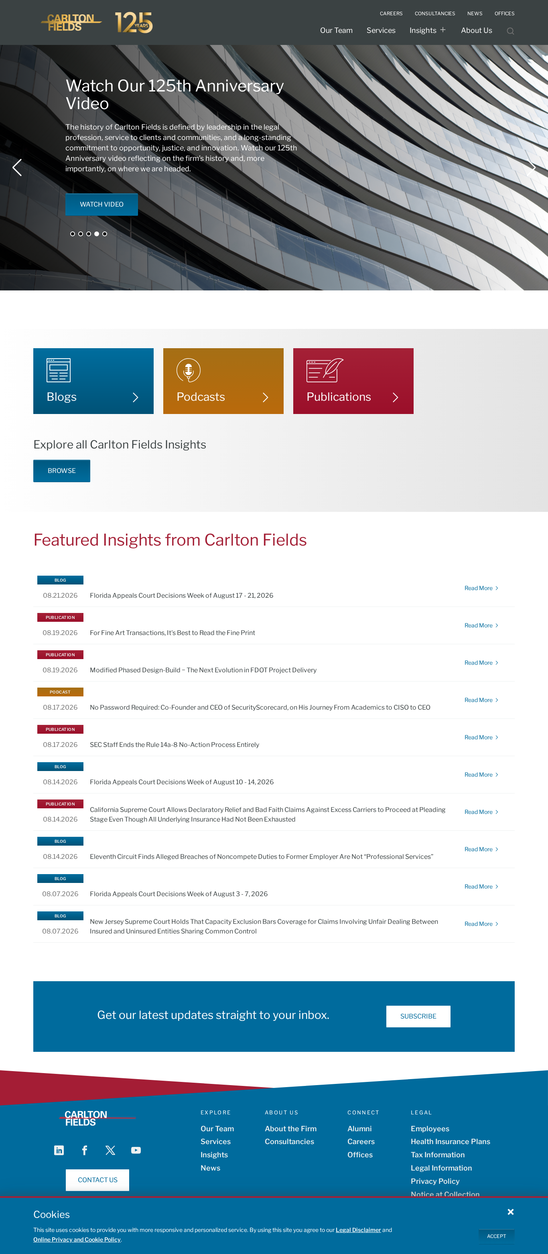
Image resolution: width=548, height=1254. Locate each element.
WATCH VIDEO (102, 204)
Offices (505, 13)
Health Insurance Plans (450, 1141)
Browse (62, 471)
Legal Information (441, 1168)
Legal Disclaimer (358, 1229)
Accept (496, 1236)
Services (381, 30)
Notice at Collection (445, 1194)
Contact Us (98, 1180)
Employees (430, 1128)
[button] (17, 168)
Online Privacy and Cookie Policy (77, 1239)
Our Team (336, 30)
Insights (423, 30)
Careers (391, 13)
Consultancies (435, 13)
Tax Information (438, 1155)
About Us (476, 30)
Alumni (359, 1128)
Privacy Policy (435, 1181)
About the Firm (291, 1128)
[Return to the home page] (97, 22)
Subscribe (418, 1016)
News (475, 13)
